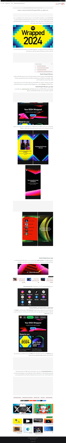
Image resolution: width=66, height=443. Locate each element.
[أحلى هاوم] (60, 3)
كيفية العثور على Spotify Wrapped (27, 397)
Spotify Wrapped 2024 (49, 397)
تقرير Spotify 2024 (36, 397)
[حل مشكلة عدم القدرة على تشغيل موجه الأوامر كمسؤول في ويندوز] (29, 279)
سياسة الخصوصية (7, 3)
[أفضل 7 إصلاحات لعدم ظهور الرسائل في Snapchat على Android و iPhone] (17, 421)
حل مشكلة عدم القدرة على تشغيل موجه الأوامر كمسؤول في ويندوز (35, 281)
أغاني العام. (42, 397)
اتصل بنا (3, 3)
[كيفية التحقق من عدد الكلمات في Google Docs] (48, 429)
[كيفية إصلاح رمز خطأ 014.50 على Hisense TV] (38, 421)
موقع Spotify (43, 84)
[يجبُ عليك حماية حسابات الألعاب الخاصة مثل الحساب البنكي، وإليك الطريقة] (38, 430)
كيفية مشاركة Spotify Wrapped (41, 69)
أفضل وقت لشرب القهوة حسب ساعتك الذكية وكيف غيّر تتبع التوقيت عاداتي (21, 281)
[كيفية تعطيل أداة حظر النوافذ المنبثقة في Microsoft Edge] (27, 429)
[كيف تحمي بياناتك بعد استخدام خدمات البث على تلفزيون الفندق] (17, 429)
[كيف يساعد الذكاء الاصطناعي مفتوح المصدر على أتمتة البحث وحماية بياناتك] (43, 279)
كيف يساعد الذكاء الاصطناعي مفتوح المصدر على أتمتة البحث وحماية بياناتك (49, 281)
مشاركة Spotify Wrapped (17, 397)
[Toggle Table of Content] (51, 64)
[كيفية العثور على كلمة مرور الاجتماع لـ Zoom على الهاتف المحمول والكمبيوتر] (27, 421)
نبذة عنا (12, 3)
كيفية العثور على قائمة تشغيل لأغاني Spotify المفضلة (44, 71)
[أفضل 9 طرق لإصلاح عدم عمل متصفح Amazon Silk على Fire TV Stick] (48, 421)
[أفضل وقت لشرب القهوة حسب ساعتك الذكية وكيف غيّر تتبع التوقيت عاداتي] (15, 279)
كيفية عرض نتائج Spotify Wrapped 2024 (43, 67)
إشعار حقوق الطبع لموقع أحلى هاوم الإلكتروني (19, 3)
